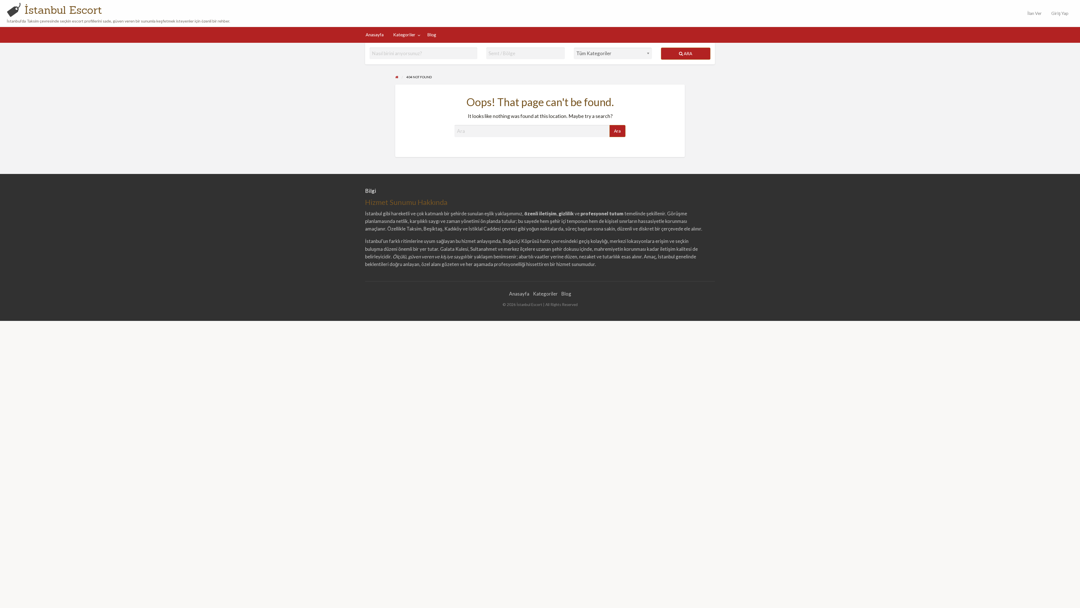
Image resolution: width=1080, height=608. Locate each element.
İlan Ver (1034, 13)
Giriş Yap (1059, 13)
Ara (687, 53)
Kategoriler (404, 34)
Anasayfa (375, 34)
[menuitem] (1033, 13)
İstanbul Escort (63, 10)
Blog (431, 34)
